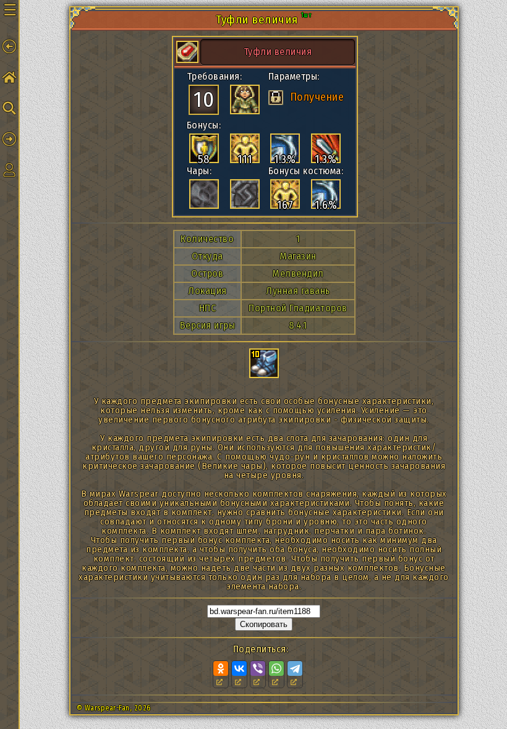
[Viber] (257, 668)
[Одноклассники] (220, 668)
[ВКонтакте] (239, 668)
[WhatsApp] (276, 668)
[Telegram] (295, 668)
